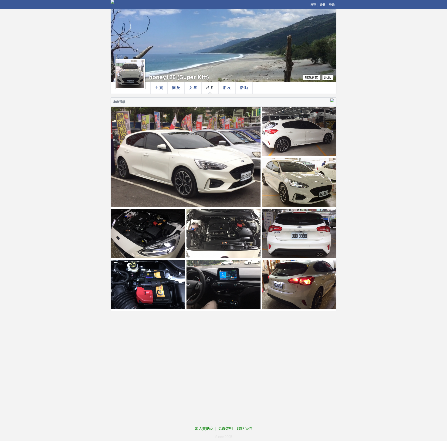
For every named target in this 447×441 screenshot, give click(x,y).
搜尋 (313, 4)
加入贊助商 (204, 429)
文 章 (193, 88)
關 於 (176, 88)
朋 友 (227, 88)
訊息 (327, 77)
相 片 (210, 88)
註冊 (322, 4)
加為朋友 (311, 77)
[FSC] (112, 2)
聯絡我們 (244, 429)
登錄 (332, 4)
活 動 (244, 88)
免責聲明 (225, 429)
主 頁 (159, 88)
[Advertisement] (223, 333)
